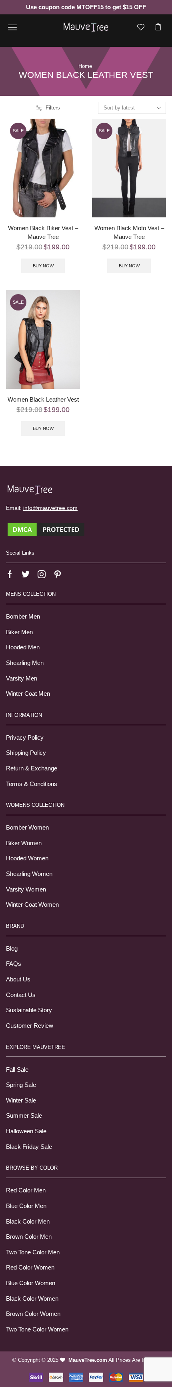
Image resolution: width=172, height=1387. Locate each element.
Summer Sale (24, 1115)
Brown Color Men (29, 1237)
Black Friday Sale (29, 1147)
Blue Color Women (30, 1283)
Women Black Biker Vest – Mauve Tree (43, 232)
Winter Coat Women (32, 904)
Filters (53, 108)
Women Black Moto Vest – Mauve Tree (129, 232)
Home (85, 66)
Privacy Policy (25, 737)
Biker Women (24, 843)
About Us (18, 979)
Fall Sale (17, 1070)
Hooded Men (23, 647)
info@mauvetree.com (50, 508)
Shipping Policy (26, 753)
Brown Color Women (33, 1314)
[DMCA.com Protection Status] (46, 528)
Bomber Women (27, 827)
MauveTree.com (87, 1360)
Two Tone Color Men (33, 1252)
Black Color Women (32, 1298)
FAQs (13, 964)
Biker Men (19, 632)
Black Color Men (28, 1221)
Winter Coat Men (28, 694)
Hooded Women (27, 858)
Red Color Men (26, 1190)
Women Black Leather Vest (43, 399)
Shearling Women (29, 874)
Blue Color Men (26, 1206)
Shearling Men (25, 663)
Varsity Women (26, 889)
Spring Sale (21, 1085)
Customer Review (29, 1026)
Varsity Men (21, 678)
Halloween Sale (26, 1131)
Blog (12, 948)
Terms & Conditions (31, 784)
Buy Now (43, 265)
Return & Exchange (31, 768)
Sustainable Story (29, 1010)
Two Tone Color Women (37, 1329)
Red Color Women (30, 1267)
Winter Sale (21, 1100)
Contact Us (21, 995)
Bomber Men (23, 616)
